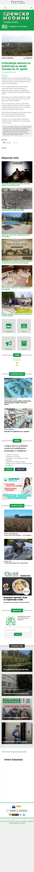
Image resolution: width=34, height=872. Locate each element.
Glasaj (9, 469)
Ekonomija (10, 58)
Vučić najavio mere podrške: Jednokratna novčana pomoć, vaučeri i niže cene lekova (17, 402)
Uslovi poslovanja (14, 823)
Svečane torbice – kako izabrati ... (15, 742)
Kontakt (23, 823)
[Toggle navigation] (5, 7)
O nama (30, 821)
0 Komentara (28, 58)
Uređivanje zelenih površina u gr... (16, 693)
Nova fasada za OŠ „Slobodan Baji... (16, 669)
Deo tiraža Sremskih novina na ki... (16, 717)
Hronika (10, 665)
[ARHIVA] (24, 343)
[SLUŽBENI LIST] (9, 326)
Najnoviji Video (17, 505)
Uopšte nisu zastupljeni (12, 454)
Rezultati (20, 469)
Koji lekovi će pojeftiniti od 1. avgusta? (16, 431)
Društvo (4, 58)
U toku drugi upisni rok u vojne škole (16, 563)
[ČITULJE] (24, 326)
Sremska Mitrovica (17, 665)
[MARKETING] (9, 343)
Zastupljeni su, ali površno (13, 456)
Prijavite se (18, 634)
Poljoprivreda (12, 533)
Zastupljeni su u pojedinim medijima (15, 461)
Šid (17, 533)
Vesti (15, 399)
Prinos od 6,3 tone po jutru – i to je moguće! (17, 535)
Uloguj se (22, 3)
